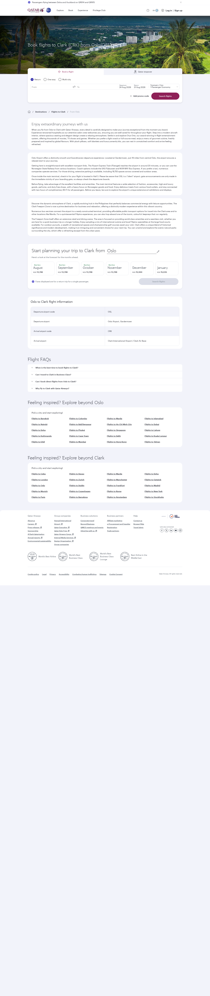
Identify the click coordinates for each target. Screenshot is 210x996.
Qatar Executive (60, 527)
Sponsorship (33, 531)
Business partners (115, 516)
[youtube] (176, 530)
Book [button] (70, 10)
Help (135, 516)
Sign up (178, 10)
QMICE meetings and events (92, 527)
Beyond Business (87, 524)
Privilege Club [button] (99, 10)
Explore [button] (60, 10)
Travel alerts (138, 527)
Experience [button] (83, 10)
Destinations (41, 112)
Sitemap (103, 574)
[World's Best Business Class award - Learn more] (62, 556)
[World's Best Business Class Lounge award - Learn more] (93, 556)
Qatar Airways (34, 516)
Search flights (158, 281)
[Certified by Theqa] (170, 518)
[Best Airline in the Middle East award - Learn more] (124, 556)
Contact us (137, 521)
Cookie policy (33, 574)
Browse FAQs (138, 524)
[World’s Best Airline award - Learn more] (32, 556)
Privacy (53, 574)
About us (31, 521)
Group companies (62, 516)
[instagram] (180, 530)
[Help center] (148, 10)
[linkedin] (171, 530)
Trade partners (113, 531)
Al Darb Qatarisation (36, 534)
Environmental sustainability (39, 541)
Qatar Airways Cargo (62, 534)
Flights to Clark (58, 112)
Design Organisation (62, 541)
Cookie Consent (115, 574)
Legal (44, 574)
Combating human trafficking (84, 574)
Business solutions (89, 516)
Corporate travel (87, 521)
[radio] (43, 268)
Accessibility (64, 574)
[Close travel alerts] (180, 2)
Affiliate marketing (114, 521)
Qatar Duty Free (60, 531)
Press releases (33, 527)
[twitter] (166, 530)
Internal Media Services (63, 538)
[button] (106, 367)
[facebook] (162, 530)
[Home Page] (29, 111)
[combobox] (132, 251)
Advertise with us (88, 531)
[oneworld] (48, 10)
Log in (169, 10)
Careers (31, 524)
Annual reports (34, 538)
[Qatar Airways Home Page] (36, 10)
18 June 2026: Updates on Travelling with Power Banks (57, 2)
